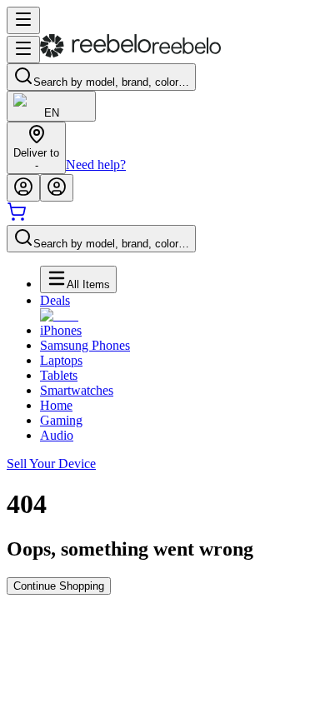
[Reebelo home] (130, 54)
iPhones (61, 330)
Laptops (61, 360)
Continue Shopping (58, 586)
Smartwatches (76, 390)
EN (51, 113)
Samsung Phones (85, 345)
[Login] (23, 188)
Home (56, 405)
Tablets (59, 375)
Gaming (61, 420)
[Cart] (17, 217)
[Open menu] (23, 20)
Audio (56, 435)
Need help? (96, 164)
